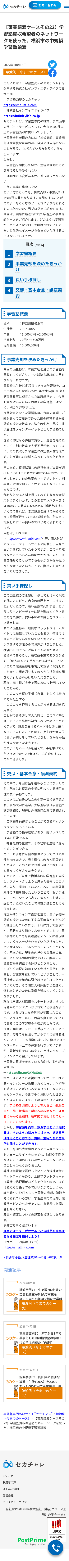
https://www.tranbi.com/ (24, 538)
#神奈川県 (55, 1257)
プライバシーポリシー (16, 1502)
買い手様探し (28, 279)
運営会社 (8, 1495)
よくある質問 (11, 1489)
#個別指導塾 (12, 1257)
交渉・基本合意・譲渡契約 (39, 293)
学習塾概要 (26, 253)
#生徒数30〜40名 (34, 1257)
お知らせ (8, 1476)
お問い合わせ (47, 5)
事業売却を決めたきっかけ (39, 266)
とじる (39, 245)
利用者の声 (9, 1482)
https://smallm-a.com (18, 1247)
